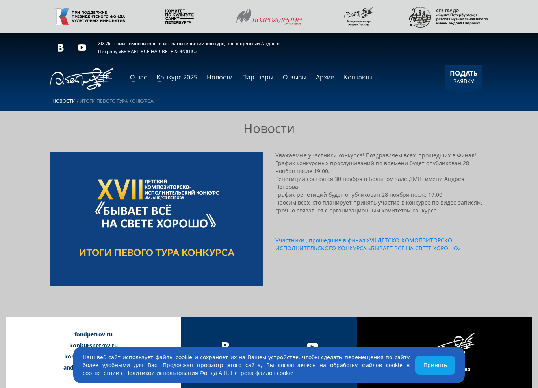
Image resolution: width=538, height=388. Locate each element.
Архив (325, 77)
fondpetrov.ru (93, 334)
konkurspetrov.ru (93, 345)
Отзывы (294, 77)
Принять (435, 365)
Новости (220, 77)
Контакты (358, 77)
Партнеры (257, 77)
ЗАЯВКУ (464, 76)
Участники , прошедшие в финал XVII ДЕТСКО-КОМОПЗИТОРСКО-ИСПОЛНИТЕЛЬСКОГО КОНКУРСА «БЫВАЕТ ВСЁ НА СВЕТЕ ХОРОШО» (368, 244)
